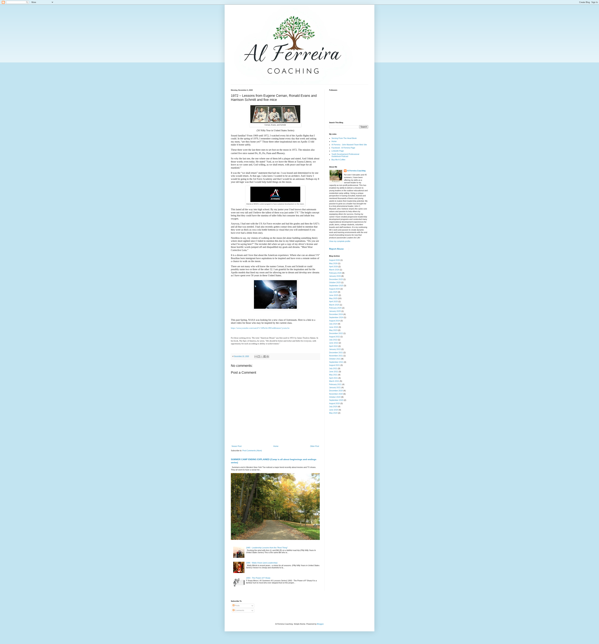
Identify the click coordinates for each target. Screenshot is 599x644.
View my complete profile (339, 241)
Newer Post (236, 446)
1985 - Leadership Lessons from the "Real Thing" (267, 548)
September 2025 (336, 286)
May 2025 (333, 298)
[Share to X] (261, 356)
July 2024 (333, 324)
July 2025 (333, 292)
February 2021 (335, 384)
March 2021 (334, 381)
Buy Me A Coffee (338, 160)
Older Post (314, 446)
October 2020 (335, 397)
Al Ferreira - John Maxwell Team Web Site (349, 145)
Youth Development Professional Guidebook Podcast (345, 155)
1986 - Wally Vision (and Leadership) (262, 563)
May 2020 (333, 413)
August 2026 (334, 260)
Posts (237, 606)
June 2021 (333, 372)
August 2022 (334, 337)
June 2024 (333, 327)
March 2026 (334, 270)
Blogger (320, 624)
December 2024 (336, 314)
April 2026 (333, 266)
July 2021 (333, 368)
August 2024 (334, 321)
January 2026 (335, 276)
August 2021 (334, 365)
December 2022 (336, 333)
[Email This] (255, 356)
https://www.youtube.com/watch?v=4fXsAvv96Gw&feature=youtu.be (260, 328)
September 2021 (336, 362)
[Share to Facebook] (264, 356)
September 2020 (336, 400)
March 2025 (334, 305)
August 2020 (334, 403)
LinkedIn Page (337, 151)
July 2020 (333, 407)
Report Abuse (336, 249)
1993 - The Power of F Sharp (258, 578)
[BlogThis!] (258, 356)
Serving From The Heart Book (344, 138)
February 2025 (335, 308)
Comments (239, 610)
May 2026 (333, 263)
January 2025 (335, 311)
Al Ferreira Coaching (356, 171)
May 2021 (333, 375)
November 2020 (336, 394)
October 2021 (335, 359)
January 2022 (335, 349)
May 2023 (333, 330)
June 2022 (333, 343)
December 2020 (336, 391)
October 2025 (335, 282)
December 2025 (336, 279)
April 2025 (333, 301)
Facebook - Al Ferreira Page (343, 148)
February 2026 (335, 273)
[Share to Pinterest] (267, 356)
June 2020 (333, 410)
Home (275, 446)
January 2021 (335, 387)
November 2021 (336, 356)
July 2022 (333, 340)
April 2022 (333, 346)
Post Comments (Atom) (252, 451)
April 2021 (333, 378)
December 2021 (336, 352)
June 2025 (333, 295)
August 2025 (334, 289)
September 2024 (336, 317)
